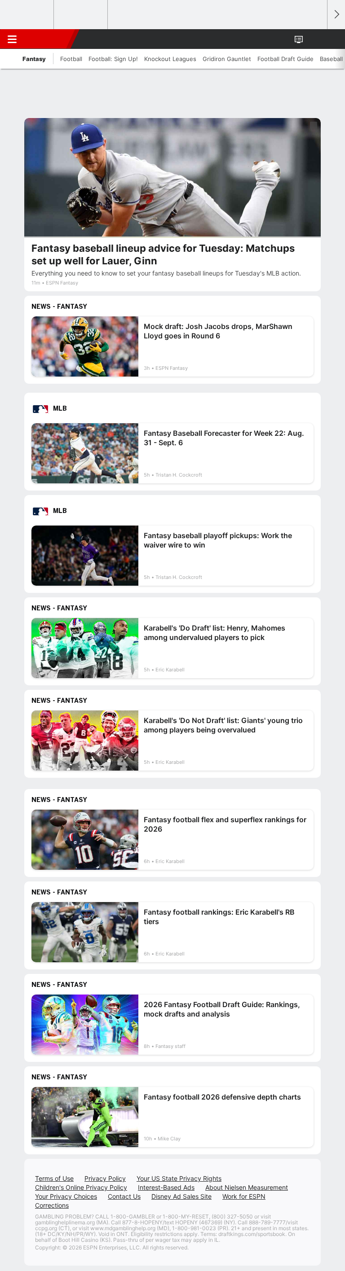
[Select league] (27, 15)
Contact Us (124, 1196)
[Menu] (12, 39)
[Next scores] (336, 14)
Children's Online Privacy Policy (81, 1187)
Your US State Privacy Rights (179, 1178)
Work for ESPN (243, 1196)
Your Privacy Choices (66, 1196)
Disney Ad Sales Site (181, 1196)
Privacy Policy (105, 1178)
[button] (315, 39)
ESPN (48, 39)
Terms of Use (54, 1178)
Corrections (52, 1205)
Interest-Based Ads (166, 1187)
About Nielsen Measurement (246, 1187)
